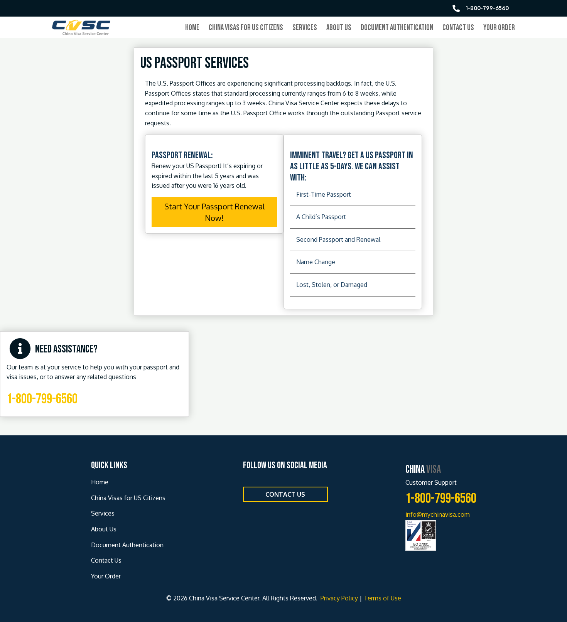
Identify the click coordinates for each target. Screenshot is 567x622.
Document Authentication (397, 27)
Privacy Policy (338, 598)
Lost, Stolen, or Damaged (331, 284)
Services (304, 27)
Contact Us (458, 27)
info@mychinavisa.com (437, 514)
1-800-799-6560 (42, 399)
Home (192, 27)
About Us (338, 27)
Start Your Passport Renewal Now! (214, 212)
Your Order (499, 27)
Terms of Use (382, 598)
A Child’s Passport (321, 217)
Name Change (315, 262)
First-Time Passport (323, 194)
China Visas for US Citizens (246, 27)
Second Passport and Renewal (338, 239)
